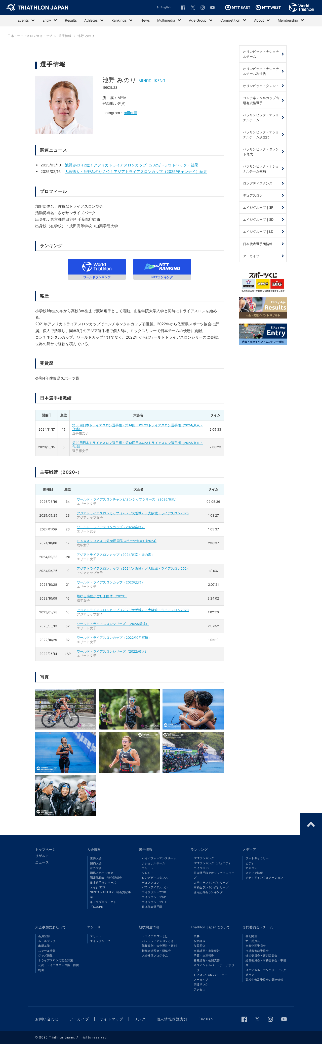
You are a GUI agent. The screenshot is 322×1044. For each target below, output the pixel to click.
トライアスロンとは (155, 936)
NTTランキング (204, 858)
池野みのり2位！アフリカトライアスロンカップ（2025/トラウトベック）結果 (131, 165)
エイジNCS (97, 887)
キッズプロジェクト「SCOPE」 (103, 904)
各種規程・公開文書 (207, 960)
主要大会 (96, 858)
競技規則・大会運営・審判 (159, 945)
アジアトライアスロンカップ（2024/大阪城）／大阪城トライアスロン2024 (133, 568)
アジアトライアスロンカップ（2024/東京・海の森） (115, 555)
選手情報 (145, 849)
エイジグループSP (154, 897)
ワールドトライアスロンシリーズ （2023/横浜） (113, 624)
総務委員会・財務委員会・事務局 (266, 963)
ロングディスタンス (155, 877)
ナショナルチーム (153, 863)
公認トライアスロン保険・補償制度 (58, 967)
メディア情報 (254, 873)
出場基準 (44, 945)
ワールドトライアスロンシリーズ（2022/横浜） (112, 651)
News (145, 20)
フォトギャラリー (257, 858)
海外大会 (96, 868)
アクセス (199, 989)
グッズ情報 (45, 955)
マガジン (251, 868)
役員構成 (199, 941)
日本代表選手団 (152, 907)
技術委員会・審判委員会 (261, 955)
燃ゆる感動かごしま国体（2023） (102, 596)
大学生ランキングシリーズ (211, 882)
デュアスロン (150, 882)
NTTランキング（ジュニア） (212, 863)
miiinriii (130, 112)
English (166, 7)
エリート (147, 868)
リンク (140, 1019)
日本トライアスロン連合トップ (30, 36)
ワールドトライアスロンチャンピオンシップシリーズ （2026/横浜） (127, 499)
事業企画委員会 (256, 945)
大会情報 (94, 849)
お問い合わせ (47, 1019)
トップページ (45, 849)
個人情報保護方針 (172, 1019)
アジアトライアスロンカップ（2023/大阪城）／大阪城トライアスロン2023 (133, 610)
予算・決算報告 (204, 955)
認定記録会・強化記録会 (106, 877)
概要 (196, 936)
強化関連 (251, 936)
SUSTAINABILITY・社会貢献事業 (110, 894)
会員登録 (44, 936)
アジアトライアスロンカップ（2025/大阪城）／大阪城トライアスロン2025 (133, 513)
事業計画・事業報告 (207, 950)
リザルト (42, 856)
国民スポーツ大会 (101, 873)
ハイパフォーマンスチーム (159, 858)
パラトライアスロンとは (158, 941)
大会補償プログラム (155, 955)
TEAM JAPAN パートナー (210, 975)
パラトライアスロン (155, 887)
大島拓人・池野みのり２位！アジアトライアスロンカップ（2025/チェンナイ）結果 (136, 171)
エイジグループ (100, 941)
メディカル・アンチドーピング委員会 (266, 972)
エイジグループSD (154, 892)
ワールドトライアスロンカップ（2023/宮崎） (111, 582)
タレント (147, 873)
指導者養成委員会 (257, 950)
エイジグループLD (154, 902)
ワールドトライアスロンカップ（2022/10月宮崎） (114, 638)
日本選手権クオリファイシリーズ (214, 875)
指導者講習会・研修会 (156, 950)
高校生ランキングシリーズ (211, 887)
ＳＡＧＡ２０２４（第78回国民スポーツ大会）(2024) (116, 541)
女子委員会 (253, 941)
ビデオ (250, 863)
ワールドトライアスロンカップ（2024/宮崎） (111, 527)
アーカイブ (201, 979)
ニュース (42, 862)
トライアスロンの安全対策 (55, 960)
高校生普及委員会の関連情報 (264, 979)
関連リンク (201, 984)
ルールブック (47, 941)
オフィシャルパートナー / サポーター (214, 967)
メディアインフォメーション (264, 877)
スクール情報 (47, 950)
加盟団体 (199, 945)
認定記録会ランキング (208, 892)
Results (71, 20)
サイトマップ (112, 1019)
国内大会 (96, 863)
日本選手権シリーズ (103, 882)
